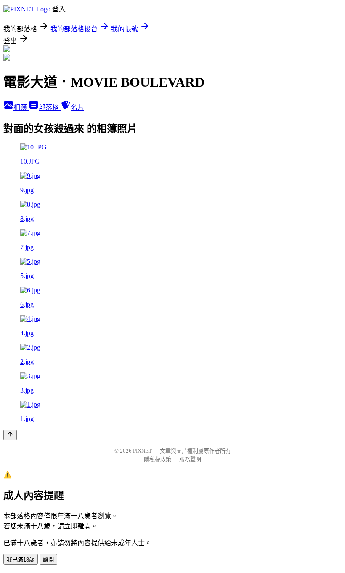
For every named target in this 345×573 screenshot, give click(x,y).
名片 (77, 107)
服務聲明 (190, 459)
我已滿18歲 (20, 560)
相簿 (21, 107)
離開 (48, 560)
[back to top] (10, 435)
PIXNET (142, 451)
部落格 (50, 107)
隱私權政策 (157, 459)
